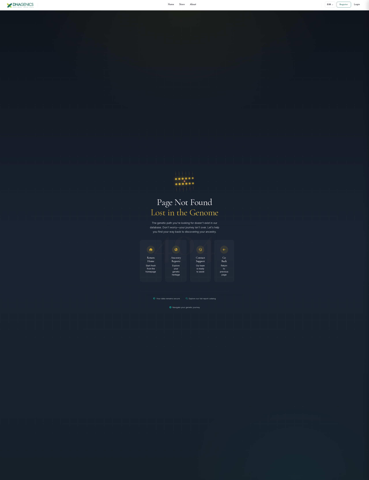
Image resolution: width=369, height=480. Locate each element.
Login (357, 4)
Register (344, 4)
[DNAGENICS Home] (20, 5)
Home (171, 4)
